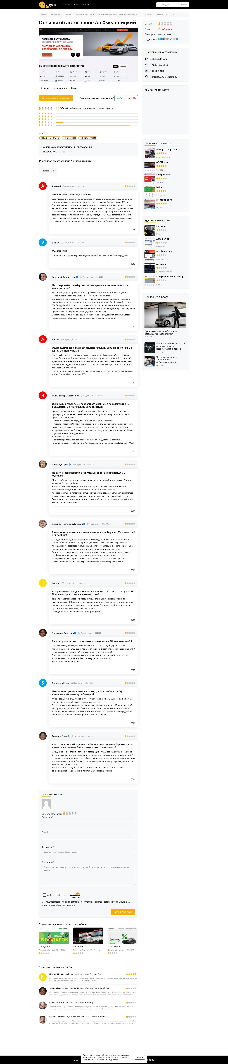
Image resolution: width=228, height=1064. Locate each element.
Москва (159, 207)
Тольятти (160, 195)
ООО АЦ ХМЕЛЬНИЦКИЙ (50, 138)
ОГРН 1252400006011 (87, 138)
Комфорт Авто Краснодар (170, 276)
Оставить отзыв (123, 911)
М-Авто (160, 187)
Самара (159, 170)
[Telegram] (168, 39)
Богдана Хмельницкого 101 (164, 76)
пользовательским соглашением (113, 901)
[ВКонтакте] (162, 39)
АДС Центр (162, 162)
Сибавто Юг (79, 946)
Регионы (67, 4)
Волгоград (161, 259)
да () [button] (120, 98)
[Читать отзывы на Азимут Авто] (54, 935)
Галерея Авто (163, 174)
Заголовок (47, 847)
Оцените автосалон (52, 813)
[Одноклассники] (165, 39)
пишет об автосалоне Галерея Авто (75, 974)
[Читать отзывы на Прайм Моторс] (149, 255)
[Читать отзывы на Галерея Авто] (149, 178)
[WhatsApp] (174, 39)
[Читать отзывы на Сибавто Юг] (88, 935)
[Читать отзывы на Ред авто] (149, 230)
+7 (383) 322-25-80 (159, 64)
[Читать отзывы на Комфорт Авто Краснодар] (149, 280)
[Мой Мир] (177, 39)
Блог (76, 4)
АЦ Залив (161, 263)
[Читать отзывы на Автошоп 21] (149, 242)
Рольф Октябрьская (166, 149)
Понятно (140, 1057)
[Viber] (171, 39)
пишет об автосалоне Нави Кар (71, 1002)
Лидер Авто (53, 151)
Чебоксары (161, 246)
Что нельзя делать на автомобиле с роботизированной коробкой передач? (167, 360)
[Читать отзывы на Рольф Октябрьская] (149, 153)
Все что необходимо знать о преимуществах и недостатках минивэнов (171, 346)
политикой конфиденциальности (58, 905)
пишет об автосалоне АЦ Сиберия (79, 988)
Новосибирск (157, 70)
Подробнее (113, 1059)
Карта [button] (74, 88)
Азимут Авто (45, 946)
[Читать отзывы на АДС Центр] (149, 166)
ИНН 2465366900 (69, 138)
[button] (133, 229)
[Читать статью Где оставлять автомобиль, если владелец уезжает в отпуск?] (165, 314)
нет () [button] (132, 98)
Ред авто (161, 226)
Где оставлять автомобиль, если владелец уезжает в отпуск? (160, 332)
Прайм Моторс (164, 251)
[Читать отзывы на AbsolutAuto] (122, 935)
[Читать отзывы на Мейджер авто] (149, 203)
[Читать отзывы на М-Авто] (149, 191)
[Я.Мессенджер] (159, 39)
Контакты (86, 4)
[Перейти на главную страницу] (47, 4)
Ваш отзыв (47, 862)
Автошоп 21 (162, 238)
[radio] (64, 813)
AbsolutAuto (113, 946)
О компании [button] (60, 88)
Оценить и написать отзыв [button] (55, 98)
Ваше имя (47, 817)
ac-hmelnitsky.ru (158, 58)
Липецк (159, 182)
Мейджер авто (164, 199)
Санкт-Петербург (164, 157)
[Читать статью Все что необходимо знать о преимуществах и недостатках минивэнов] (149, 347)
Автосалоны (164, 34)
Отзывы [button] (45, 88)
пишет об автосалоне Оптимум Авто (78, 1016)
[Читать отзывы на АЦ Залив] (149, 268)
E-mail (45, 832)
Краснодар (161, 284)
